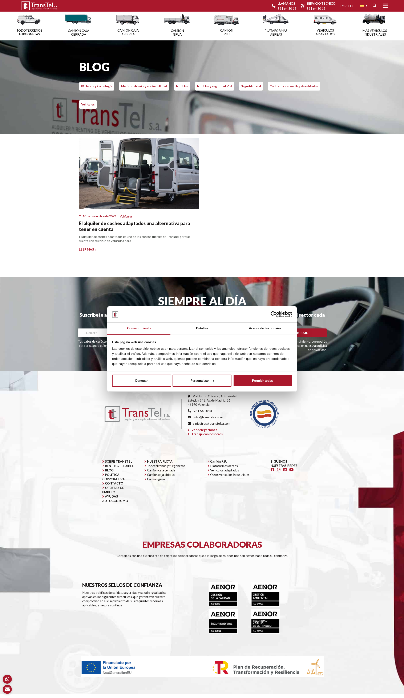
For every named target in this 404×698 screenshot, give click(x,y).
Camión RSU (218, 461)
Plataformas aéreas (224, 466)
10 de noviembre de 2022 (99, 216)
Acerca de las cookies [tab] (265, 328)
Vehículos (88, 104)
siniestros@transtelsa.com (211, 423)
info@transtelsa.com (208, 417)
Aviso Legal (212, 696)
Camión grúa (156, 479)
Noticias (182, 86)
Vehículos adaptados (224, 470)
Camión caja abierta (161, 474)
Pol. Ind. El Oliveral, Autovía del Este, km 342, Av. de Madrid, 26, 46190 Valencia (212, 400)
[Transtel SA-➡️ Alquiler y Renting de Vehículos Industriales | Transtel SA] (39, 6)
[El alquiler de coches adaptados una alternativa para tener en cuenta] (139, 174)
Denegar (141, 380)
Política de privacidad (237, 696)
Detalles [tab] (202, 328)
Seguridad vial (251, 86)
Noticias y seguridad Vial (214, 86)
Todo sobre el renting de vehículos (294, 86)
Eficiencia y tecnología (96, 86)
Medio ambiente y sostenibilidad (144, 86)
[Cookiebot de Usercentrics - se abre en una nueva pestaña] (273, 314)
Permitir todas (262, 380)
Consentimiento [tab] (139, 328)
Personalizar (199, 380)
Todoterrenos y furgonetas (166, 466)
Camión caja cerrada (161, 470)
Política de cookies (268, 696)
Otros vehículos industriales (230, 474)
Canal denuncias (294, 696)
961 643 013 (202, 411)
